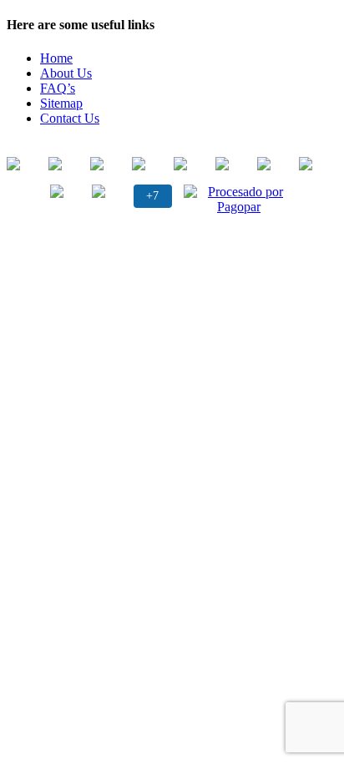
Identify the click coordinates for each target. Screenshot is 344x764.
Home (56, 58)
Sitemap (61, 103)
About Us (66, 73)
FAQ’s (57, 88)
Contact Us (69, 118)
